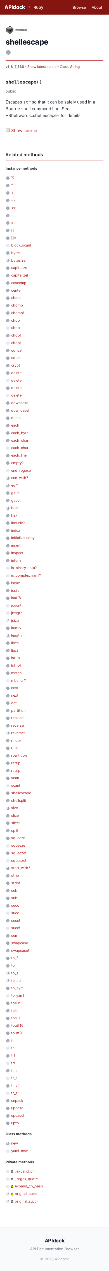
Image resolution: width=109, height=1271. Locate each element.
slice (15, 815)
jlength (17, 613)
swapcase (19, 943)
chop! (16, 335)
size (14, 808)
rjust (15, 748)
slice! (15, 823)
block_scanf (21, 245)
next (14, 688)
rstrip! (16, 770)
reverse (17, 725)
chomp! (17, 313)
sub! (14, 898)
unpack (17, 1101)
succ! (15, 920)
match (16, 673)
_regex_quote (26, 1179)
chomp (17, 305)
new (14, 1143)
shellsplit (18, 800)
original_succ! (26, 1201)
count (16, 358)
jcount (16, 605)
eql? (14, 485)
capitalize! (19, 275)
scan (15, 778)
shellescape (21, 793)
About (97, 7)
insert (16, 545)
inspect (17, 553)
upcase (17, 1108)
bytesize (18, 260)
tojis (14, 1010)
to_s (14, 973)
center (16, 290)
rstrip (15, 763)
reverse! (18, 733)
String (75, 67)
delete (16, 373)
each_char (20, 440)
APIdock (14, 7)
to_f (14, 958)
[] (12, 230)
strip (15, 875)
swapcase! (20, 950)
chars (16, 298)
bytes (16, 253)
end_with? (19, 478)
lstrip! (16, 665)
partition (18, 710)
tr (12, 1041)
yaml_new (19, 1151)
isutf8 (16, 598)
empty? (17, 463)
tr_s (14, 1071)
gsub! (16, 500)
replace (17, 718)
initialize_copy (23, 538)
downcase (19, 403)
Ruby (38, 7)
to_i (14, 965)
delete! (17, 388)
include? (18, 523)
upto (15, 1123)
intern (16, 560)
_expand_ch (25, 1171)
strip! (15, 883)
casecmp (18, 283)
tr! (13, 1055)
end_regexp (21, 470)
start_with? (20, 868)
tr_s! (15, 1085)
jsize (15, 620)
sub (14, 890)
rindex (16, 740)
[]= (13, 238)
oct (14, 703)
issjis (15, 590)
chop (15, 320)
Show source (24, 130)
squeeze (18, 838)
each (15, 425)
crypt (15, 365)
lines (15, 643)
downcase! (20, 410)
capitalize (19, 268)
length (16, 635)
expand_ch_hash (29, 1186)
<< (13, 200)
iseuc (15, 583)
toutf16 (17, 1025)
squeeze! (18, 853)
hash (15, 508)
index (15, 530)
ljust (14, 650)
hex (14, 515)
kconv (16, 628)
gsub (15, 493)
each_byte (20, 433)
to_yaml (17, 995)
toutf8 (16, 1033)
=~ (13, 223)
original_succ (26, 1194)
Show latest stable (42, 67)
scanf (15, 785)
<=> (13, 208)
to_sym (17, 988)
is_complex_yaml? (26, 575)
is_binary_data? (24, 568)
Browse (79, 7)
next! (15, 695)
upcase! (17, 1115)
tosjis (15, 1018)
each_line (19, 455)
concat (17, 350)
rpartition (19, 755)
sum (14, 935)
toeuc (16, 1003)
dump (16, 418)
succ (15, 905)
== (13, 215)
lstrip (15, 658)
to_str (16, 980)
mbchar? (18, 680)
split (14, 830)
